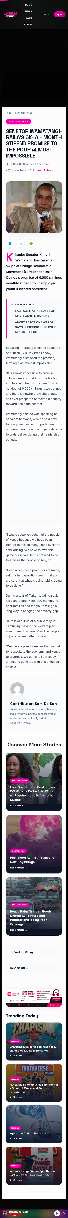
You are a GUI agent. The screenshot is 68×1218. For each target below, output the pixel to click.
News (28, 11)
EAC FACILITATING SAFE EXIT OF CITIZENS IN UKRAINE (35, 313)
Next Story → (19, 967)
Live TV (28, 24)
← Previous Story (21, 952)
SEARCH (45, 14)
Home (28, 4)
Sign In (60, 14)
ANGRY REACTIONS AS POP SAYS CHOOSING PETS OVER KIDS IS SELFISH (35, 327)
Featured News (23, 113)
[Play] (57, 1213)
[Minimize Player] (64, 1213)
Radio (28, 17)
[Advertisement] (34, 61)
